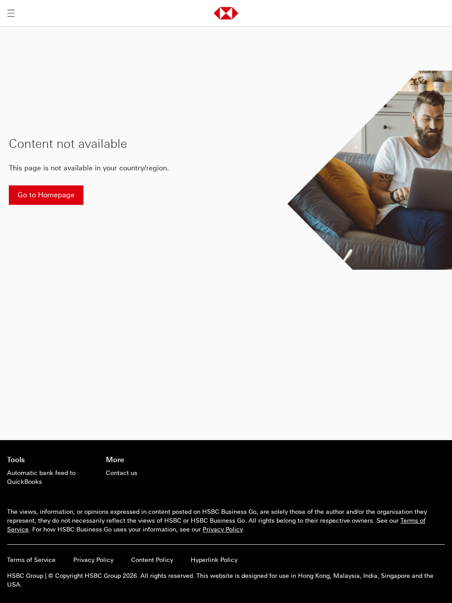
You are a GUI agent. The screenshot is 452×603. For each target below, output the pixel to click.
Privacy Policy (222, 529)
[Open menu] (11, 13)
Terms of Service (31, 560)
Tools (16, 459)
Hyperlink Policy (214, 560)
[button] (226, 13)
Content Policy (152, 560)
